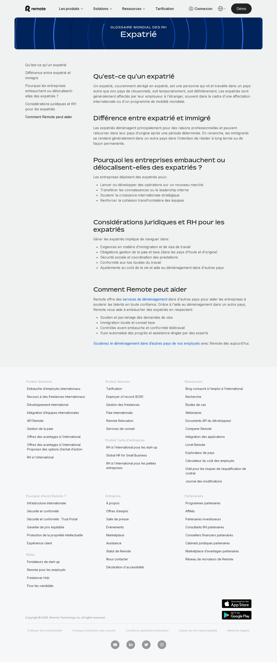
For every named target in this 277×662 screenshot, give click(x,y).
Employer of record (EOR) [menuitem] (124, 396)
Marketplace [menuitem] (115, 535)
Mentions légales (238, 630)
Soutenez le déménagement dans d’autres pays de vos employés (147, 343)
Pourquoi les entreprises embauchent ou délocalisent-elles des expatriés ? (49, 91)
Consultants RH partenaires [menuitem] (204, 527)
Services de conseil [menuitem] (120, 429)
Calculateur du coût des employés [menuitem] (209, 461)
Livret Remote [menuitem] (195, 445)
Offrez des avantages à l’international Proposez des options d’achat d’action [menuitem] (54, 447)
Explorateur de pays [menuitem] (199, 453)
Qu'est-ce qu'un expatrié (46, 65)
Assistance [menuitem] (113, 543)
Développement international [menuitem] (47, 405)
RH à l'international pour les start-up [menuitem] (131, 447)
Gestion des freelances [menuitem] (123, 405)
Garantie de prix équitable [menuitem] (45, 527)
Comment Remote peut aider (49, 117)
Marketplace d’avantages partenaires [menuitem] (212, 551)
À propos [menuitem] (112, 503)
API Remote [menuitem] (35, 421)
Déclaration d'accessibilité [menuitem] (125, 567)
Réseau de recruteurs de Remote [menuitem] (209, 559)
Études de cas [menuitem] (195, 405)
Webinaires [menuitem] (193, 413)
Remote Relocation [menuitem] (119, 421)
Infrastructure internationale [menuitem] (46, 503)
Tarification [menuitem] (114, 388)
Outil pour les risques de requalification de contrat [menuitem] (215, 471)
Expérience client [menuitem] (39, 543)
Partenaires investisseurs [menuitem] (203, 519)
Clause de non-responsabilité (198, 630)
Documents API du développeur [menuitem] (208, 421)
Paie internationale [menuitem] (119, 413)
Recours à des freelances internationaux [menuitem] (56, 396)
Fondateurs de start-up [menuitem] (43, 562)
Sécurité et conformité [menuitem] (43, 511)
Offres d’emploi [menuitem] (117, 511)
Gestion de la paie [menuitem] (40, 429)
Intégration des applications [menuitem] (205, 437)
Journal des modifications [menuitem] (203, 481)
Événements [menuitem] (115, 527)
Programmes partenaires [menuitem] (203, 503)
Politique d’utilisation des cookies (94, 630)
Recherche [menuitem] (193, 396)
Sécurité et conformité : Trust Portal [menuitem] (52, 519)
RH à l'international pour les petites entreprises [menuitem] (131, 465)
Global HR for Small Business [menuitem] (126, 455)
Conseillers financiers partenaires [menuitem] (209, 535)
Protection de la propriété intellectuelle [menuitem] (55, 535)
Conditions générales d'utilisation (147, 630)
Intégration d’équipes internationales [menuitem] (53, 413)
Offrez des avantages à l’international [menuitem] (54, 437)
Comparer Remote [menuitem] (198, 429)
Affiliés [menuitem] (190, 511)
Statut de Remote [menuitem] (118, 551)
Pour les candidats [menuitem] (40, 586)
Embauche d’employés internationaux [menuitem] (54, 388)
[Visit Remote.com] (35, 8)
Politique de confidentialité (45, 630)
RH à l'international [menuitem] (40, 457)
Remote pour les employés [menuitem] (46, 570)
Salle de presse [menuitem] (117, 519)
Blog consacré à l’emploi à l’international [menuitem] (214, 388)
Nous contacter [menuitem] (117, 559)
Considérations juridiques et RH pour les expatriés (50, 106)
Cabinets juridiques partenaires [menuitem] (207, 543)
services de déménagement (145, 299)
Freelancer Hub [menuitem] (38, 578)
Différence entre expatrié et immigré (48, 75)
